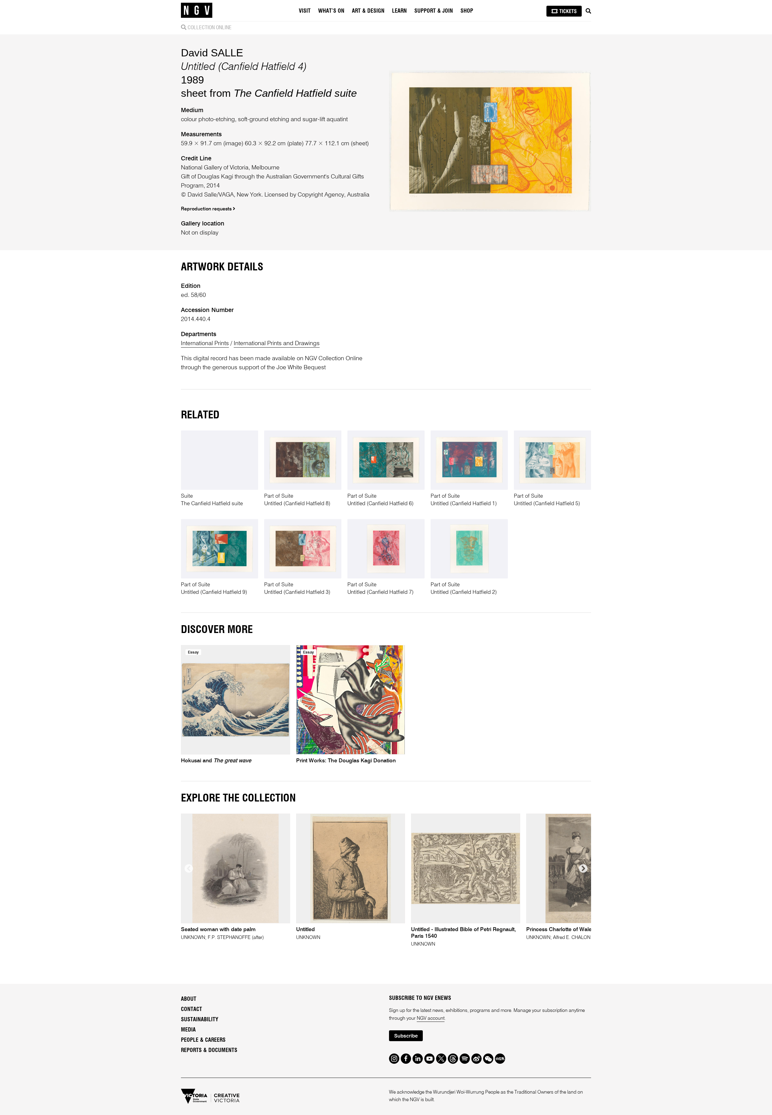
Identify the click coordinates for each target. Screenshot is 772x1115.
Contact (191, 1009)
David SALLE (212, 52)
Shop (466, 11)
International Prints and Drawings (277, 344)
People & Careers (203, 1040)
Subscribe (406, 1036)
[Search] (588, 11)
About (188, 999)
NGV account (431, 1018)
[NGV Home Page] (196, 10)
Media (188, 1030)
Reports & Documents (209, 1050)
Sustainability (199, 1019)
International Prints (205, 344)
